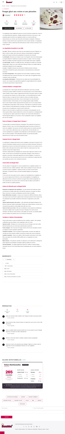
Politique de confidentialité (32, 429)
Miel (33, 400)
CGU (26, 429)
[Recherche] (57, 2)
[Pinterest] (31, 426)
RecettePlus (7, 15)
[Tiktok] (39, 426)
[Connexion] (61, 2)
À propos (16, 429)
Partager (28, 28)
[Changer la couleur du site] (54, 2)
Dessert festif (7, 400)
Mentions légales (22, 429)
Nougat (39, 400)
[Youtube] (36, 426)
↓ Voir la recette (8, 28)
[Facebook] (23, 426)
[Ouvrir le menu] (3, 1)
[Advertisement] (22, 294)
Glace (27, 400)
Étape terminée (10, 325)
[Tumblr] (34, 426)
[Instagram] (28, 426)
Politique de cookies (41, 429)
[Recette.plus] (10, 2)
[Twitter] (26, 426)
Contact (47, 429)
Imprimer (19, 28)
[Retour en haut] (2, 432)
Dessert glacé (18, 400)
